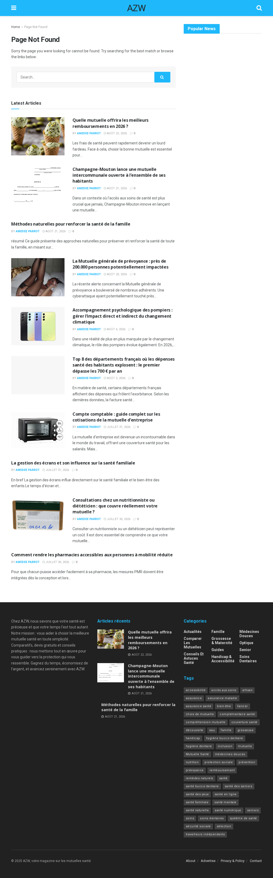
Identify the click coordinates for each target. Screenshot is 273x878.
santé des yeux (197, 794)
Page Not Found (35, 27)
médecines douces (230, 754)
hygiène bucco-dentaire (224, 738)
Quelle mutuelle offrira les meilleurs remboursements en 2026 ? (110, 123)
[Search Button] (259, 8)
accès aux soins (223, 690)
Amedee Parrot (89, 133)
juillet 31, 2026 (118, 427)
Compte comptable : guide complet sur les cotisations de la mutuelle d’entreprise (116, 417)
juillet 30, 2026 (118, 519)
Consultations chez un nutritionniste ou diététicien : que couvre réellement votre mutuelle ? (115, 506)
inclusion (225, 746)
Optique (246, 643)
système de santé (243, 818)
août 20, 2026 (116, 274)
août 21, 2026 (116, 188)
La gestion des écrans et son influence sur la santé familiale (73, 463)
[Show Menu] (13, 8)
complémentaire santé (237, 714)
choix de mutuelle (200, 714)
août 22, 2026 (116, 133)
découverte (194, 730)
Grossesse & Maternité (221, 640)
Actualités (193, 631)
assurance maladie (222, 698)
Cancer (242, 706)
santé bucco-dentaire (202, 786)
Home (15, 27)
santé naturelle (197, 810)
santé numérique (228, 810)
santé (223, 778)
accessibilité (196, 690)
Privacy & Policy (232, 861)
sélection (224, 826)
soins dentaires (212, 818)
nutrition (192, 762)
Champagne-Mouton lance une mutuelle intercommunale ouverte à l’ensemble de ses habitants (119, 175)
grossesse (246, 730)
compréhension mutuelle (206, 722)
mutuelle (245, 746)
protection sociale (218, 762)
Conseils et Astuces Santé (194, 658)
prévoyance (195, 770)
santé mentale (225, 802)
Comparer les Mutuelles (193, 642)
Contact (256, 861)
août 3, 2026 (115, 378)
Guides (217, 650)
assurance (194, 698)
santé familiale (197, 802)
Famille (217, 631)
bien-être (224, 706)
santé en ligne (226, 794)
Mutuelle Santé (197, 754)
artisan (247, 690)
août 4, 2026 (115, 329)
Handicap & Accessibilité (222, 659)
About (190, 861)
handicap (193, 738)
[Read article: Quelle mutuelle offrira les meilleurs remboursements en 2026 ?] (38, 136)
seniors (253, 810)
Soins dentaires (248, 659)
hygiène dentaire (199, 746)
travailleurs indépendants (205, 834)
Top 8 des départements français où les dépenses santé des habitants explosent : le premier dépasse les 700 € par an (124, 365)
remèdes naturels (199, 778)
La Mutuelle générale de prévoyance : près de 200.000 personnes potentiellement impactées (120, 264)
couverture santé (244, 722)
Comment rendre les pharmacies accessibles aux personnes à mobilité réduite (91, 555)
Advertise (208, 861)
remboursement (222, 770)
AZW (136, 8)
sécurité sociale (198, 826)
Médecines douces (249, 633)
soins (190, 818)
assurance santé (198, 706)
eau (212, 730)
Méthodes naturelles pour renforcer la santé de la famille (70, 224)
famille (226, 730)
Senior (245, 650)
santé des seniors (238, 786)
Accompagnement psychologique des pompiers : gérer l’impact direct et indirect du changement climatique (122, 316)
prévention (247, 762)
